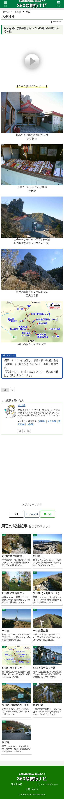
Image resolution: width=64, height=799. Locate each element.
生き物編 (52, 421)
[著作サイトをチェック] (20, 431)
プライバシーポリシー (47, 784)
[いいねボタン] (5, 390)
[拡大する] (58, 96)
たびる (21, 405)
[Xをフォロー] (24, 431)
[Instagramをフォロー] (29, 431)
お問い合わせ (32, 789)
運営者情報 (16, 784)
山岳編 (30, 424)
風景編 (42, 421)
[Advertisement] (32, 470)
